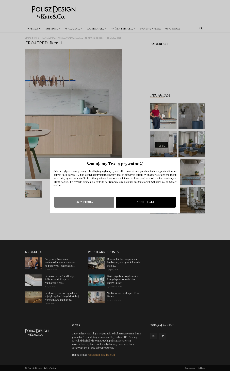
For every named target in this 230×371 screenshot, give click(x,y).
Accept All (146, 202)
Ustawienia (84, 202)
